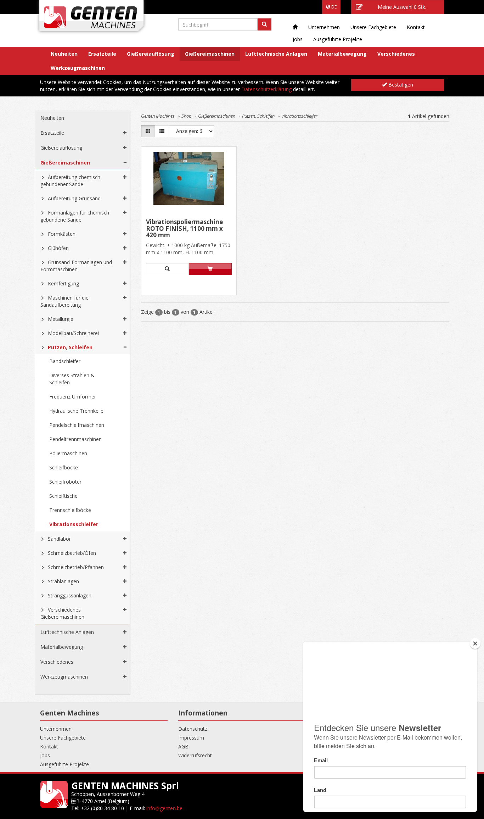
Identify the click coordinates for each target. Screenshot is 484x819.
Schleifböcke (63, 467)
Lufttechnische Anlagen (276, 53)
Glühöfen (58, 248)
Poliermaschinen (68, 453)
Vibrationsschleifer (73, 524)
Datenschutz (192, 728)
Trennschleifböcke (70, 510)
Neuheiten (64, 53)
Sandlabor (59, 538)
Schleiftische (63, 495)
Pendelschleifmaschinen (76, 425)
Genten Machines (158, 116)
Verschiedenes (396, 53)
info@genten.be (164, 808)
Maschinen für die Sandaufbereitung (64, 301)
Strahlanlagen (63, 581)
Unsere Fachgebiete (373, 27)
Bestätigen (400, 84)
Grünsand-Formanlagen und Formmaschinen (76, 266)
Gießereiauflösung (150, 53)
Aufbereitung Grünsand (74, 198)
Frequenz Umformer (72, 396)
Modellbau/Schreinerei (73, 333)
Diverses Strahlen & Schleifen (72, 379)
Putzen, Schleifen (70, 347)
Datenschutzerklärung (266, 89)
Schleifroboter (65, 481)
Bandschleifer (64, 361)
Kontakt (416, 27)
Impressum (191, 737)
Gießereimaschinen (210, 53)
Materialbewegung (342, 53)
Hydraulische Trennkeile (76, 410)
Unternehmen (324, 27)
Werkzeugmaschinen (78, 68)
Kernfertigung (63, 283)
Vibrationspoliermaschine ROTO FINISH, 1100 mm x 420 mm (184, 228)
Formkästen (61, 233)
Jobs (298, 39)
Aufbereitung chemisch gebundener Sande (70, 181)
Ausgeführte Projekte (337, 39)
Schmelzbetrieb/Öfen (72, 553)
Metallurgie (60, 319)
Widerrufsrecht (195, 755)
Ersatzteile (102, 53)
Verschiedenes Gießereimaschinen (62, 613)
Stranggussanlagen (69, 595)
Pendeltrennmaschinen (75, 439)
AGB (183, 746)
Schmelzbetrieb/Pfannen (76, 567)
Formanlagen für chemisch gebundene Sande (74, 216)
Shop (186, 116)
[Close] (475, 643)
